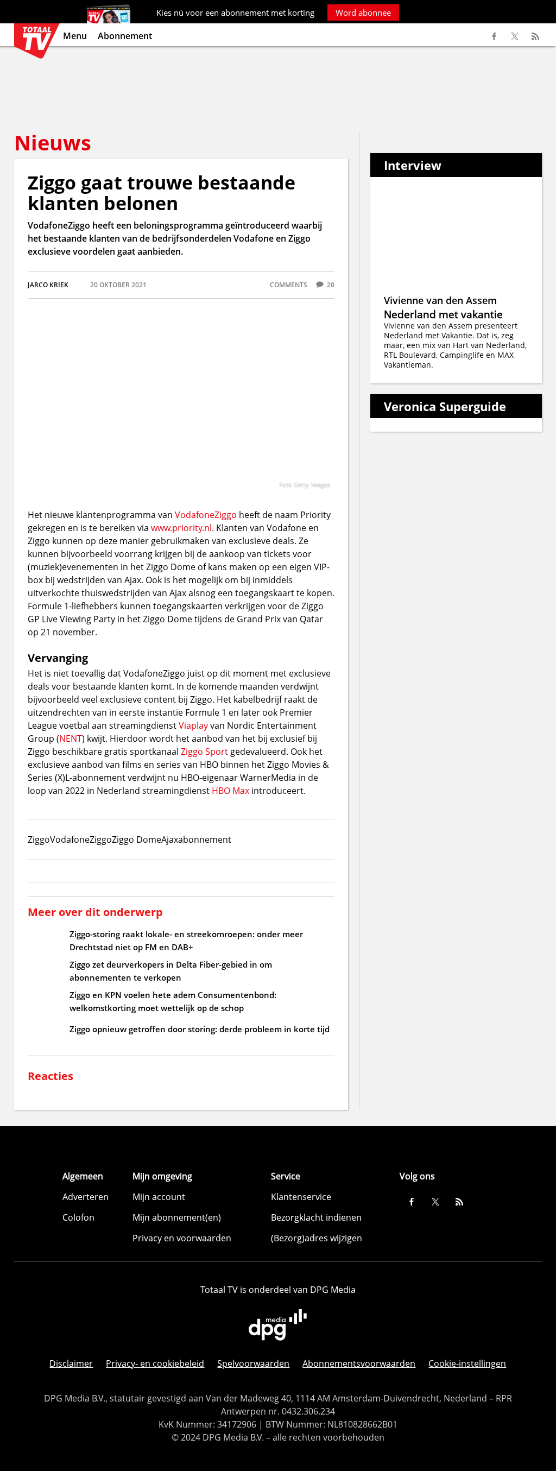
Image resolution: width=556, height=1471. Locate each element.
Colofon (78, 1217)
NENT (70, 738)
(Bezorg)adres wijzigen (316, 1238)
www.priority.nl (181, 528)
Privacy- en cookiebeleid (155, 1363)
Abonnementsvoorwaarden (358, 1363)
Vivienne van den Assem (440, 300)
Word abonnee (363, 12)
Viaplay (193, 725)
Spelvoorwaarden (253, 1363)
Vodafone (194, 515)
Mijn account (158, 1197)
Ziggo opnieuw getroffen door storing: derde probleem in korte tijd (200, 1029)
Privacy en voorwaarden (181, 1238)
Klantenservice (301, 1197)
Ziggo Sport (204, 751)
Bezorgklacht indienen (316, 1217)
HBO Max (230, 791)
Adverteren (85, 1197)
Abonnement (125, 36)
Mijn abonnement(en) (176, 1217)
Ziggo (225, 515)
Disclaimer (71, 1363)
